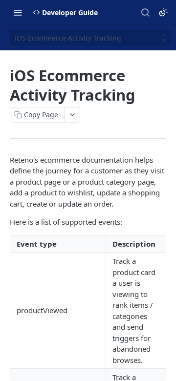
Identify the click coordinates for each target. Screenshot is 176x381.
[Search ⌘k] (145, 12)
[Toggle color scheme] (163, 12)
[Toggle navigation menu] (17, 12)
